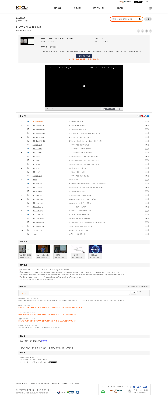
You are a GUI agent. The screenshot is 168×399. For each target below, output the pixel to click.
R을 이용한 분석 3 (37, 230)
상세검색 (148, 19)
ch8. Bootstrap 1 (38, 195)
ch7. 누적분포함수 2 (38, 187)
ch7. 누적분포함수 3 (38, 191)
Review (35, 234)
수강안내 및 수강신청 (84, 56)
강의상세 (26, 21)
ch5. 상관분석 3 (37, 164)
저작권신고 (55, 383)
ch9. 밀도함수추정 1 (38, 214)
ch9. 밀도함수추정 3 (38, 222)
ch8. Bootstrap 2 (38, 199)
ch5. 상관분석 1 (37, 156)
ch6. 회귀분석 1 (37, 168)
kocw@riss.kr (143, 392)
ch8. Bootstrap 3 (38, 203)
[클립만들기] (119, 109)
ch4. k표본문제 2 (37, 152)
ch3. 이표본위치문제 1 (39, 137)
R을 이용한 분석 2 (37, 176)
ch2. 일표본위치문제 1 (39, 125)
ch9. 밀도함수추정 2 (38, 218)
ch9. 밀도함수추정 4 (38, 226)
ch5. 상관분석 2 (37, 160)
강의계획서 (53, 47)
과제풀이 (35, 180)
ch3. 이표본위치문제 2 (39, 141)
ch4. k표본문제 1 (37, 149)
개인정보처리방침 (21, 383)
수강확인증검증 (74, 383)
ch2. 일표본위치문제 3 (39, 133)
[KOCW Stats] (116, 391)
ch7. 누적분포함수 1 (38, 183)
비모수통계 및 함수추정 (28, 27)
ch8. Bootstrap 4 (38, 207)
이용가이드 (149, 2)
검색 (140, 19)
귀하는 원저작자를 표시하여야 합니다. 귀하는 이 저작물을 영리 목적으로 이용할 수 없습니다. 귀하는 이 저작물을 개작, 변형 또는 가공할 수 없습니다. (34, 360)
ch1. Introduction (38, 121)
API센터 (64, 383)
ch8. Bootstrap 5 (38, 211)
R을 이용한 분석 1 (37, 145)
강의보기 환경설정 (43, 383)
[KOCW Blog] (103, 391)
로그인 (139, 2)
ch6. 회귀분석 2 (37, 172)
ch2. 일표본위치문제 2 (39, 129)
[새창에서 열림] (61, 392)
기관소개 (32, 383)
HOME (20, 21)
